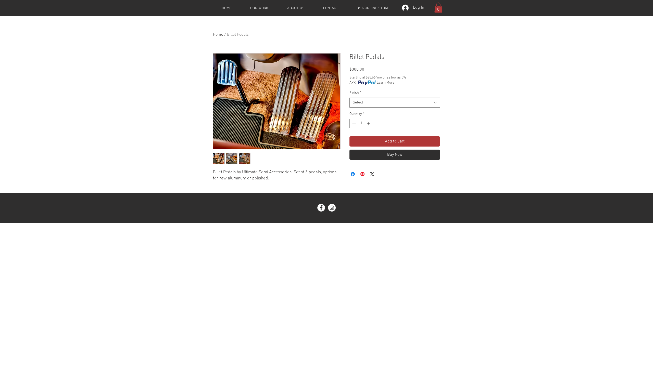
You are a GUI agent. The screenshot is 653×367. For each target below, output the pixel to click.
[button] (438, 7)
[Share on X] (372, 174)
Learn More (385, 83)
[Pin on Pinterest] (362, 174)
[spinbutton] (361, 123)
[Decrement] (353, 123)
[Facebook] (321, 208)
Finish (355, 93)
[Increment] (369, 123)
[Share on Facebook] (353, 174)
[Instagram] (332, 208)
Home (218, 34)
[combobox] (394, 103)
